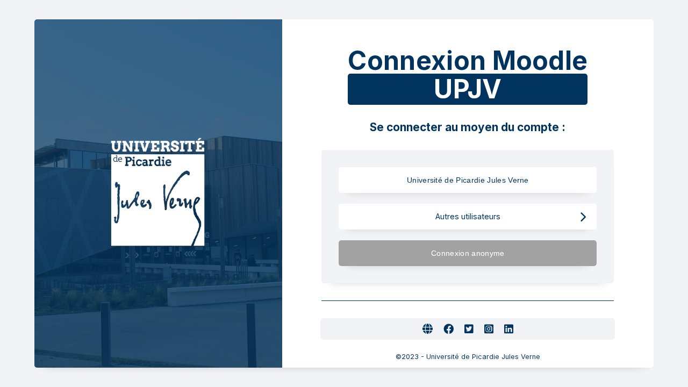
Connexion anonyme (467, 253)
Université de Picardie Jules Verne (468, 180)
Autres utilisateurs (467, 216)
